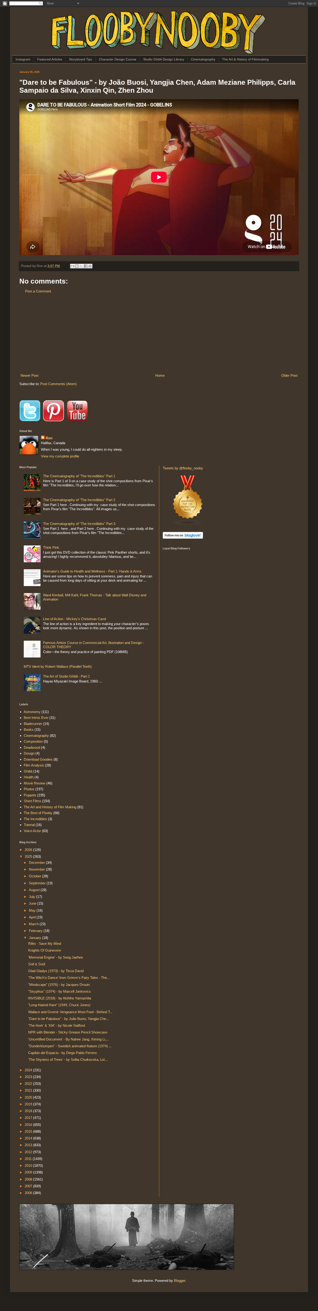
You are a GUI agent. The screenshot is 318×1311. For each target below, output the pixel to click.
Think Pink (51, 547)
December (37, 863)
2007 (29, 1186)
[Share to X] (81, 266)
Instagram (23, 59)
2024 (29, 1070)
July (32, 897)
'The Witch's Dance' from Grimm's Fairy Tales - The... (69, 978)
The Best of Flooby (38, 813)
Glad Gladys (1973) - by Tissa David (56, 971)
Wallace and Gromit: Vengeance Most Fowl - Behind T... (70, 1012)
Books (29, 729)
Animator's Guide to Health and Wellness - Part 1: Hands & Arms (92, 571)
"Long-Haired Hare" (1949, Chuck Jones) (59, 1005)
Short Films (32, 801)
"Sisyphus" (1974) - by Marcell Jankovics (59, 991)
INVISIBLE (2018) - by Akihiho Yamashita (59, 998)
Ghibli (28, 771)
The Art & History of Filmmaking (245, 59)
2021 (29, 1090)
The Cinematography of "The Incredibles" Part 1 (79, 476)
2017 (29, 1118)
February (36, 931)
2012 (29, 1152)
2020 (29, 1097)
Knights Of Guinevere (44, 950)
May (33, 910)
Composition (33, 741)
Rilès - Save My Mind (44, 943)
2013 (29, 1145)
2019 (29, 1104)
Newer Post (29, 375)
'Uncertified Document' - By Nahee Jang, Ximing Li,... (68, 1039)
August (35, 890)
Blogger (179, 1281)
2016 (29, 1125)
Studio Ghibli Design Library (163, 59)
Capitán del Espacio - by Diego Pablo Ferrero (62, 1053)
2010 (29, 1165)
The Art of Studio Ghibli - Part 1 (66, 676)
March (34, 924)
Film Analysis (34, 765)
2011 (29, 1159)
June (33, 903)
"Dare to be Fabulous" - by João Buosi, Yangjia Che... (68, 1019)
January (35, 938)
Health (29, 777)
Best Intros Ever (36, 718)
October (35, 876)
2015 (29, 1131)
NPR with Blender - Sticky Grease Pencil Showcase (67, 1032)
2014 (29, 1138)
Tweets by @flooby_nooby (183, 468)
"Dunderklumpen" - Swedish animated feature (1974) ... (70, 1046)
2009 (29, 1172)
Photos (29, 789)
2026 (29, 850)
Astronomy (32, 712)
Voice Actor (32, 831)
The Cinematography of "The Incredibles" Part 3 (79, 524)
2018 (29, 1111)
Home (160, 375)
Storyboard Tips (80, 59)
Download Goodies (38, 759)
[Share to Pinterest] (90, 266)
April (33, 917)
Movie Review (34, 783)
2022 (29, 1084)
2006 (29, 1193)
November (37, 869)
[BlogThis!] (76, 266)
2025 (29, 856)
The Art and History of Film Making (50, 807)
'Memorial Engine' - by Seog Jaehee (55, 957)
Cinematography (203, 59)
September (38, 883)
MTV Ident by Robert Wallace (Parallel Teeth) (58, 666)
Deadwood (32, 747)
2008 (29, 1179)
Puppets (30, 795)
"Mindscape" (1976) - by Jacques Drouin (59, 985)
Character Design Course (117, 59)
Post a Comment (38, 291)
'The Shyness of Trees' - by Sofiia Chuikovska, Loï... (68, 1059)
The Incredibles (35, 819)
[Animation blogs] (188, 525)
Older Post (289, 375)
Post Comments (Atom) (58, 384)
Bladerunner (33, 724)
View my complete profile (60, 456)
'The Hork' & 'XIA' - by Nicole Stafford (56, 1025)
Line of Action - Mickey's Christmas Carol (74, 619)
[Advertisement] (159, 333)
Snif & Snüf (36, 964)
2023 (29, 1077)
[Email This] (72, 266)
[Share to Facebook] (85, 266)
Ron (49, 438)
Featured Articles (49, 59)
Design (29, 753)
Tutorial (29, 825)
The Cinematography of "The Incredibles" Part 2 (79, 500)
